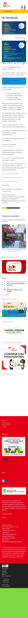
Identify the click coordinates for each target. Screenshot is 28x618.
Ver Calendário (5, 295)
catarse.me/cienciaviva (17, 249)
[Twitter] (22, 5)
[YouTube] (22, 7)
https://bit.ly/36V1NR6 (8, 146)
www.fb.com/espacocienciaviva (10, 173)
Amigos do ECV (6, 424)
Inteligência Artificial (13, 207)
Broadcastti (7, 586)
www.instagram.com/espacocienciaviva (12, 177)
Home (3, 421)
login (14, 219)
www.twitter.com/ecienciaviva (10, 181)
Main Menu (8, 11)
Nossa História (6, 422)
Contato (4, 426)
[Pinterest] (24, 8)
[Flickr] (24, 7)
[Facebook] (25, 5)
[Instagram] (22, 8)
